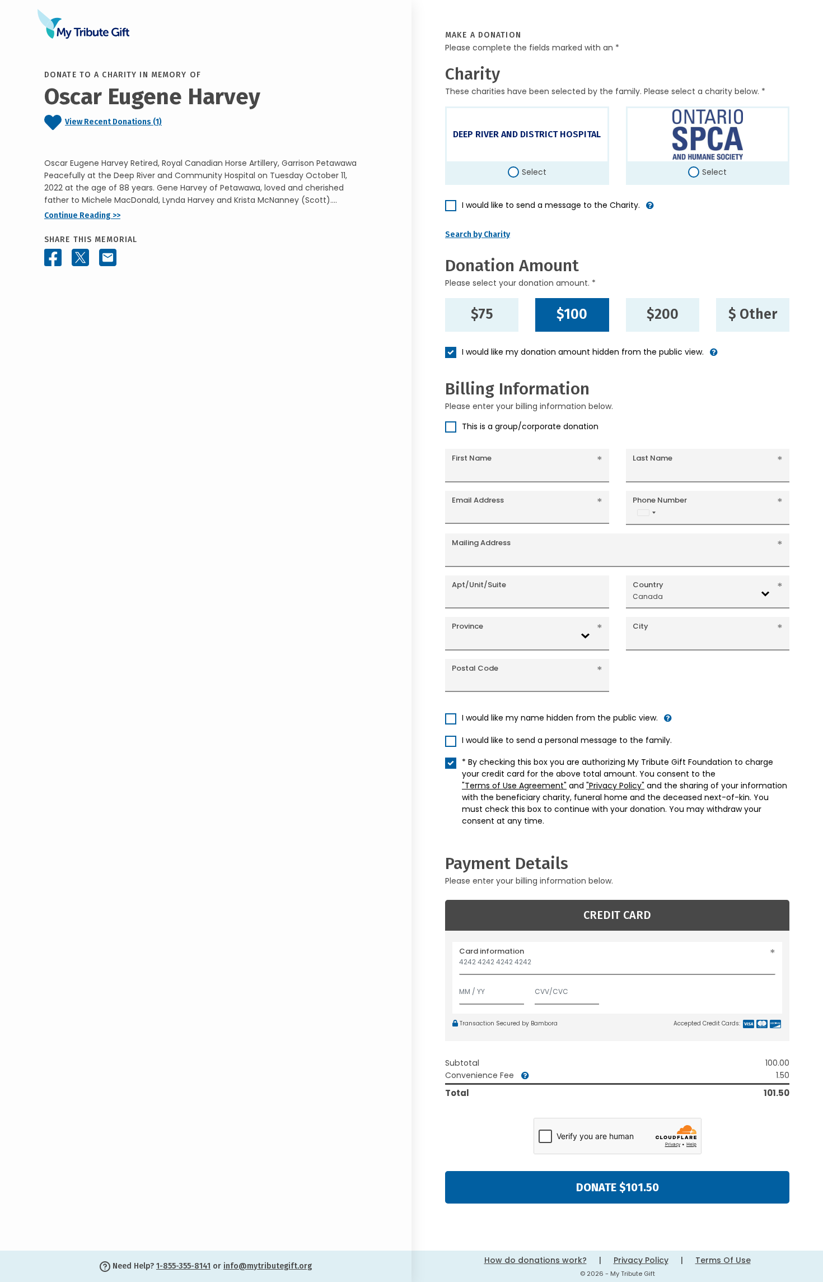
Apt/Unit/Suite (479, 584)
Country (648, 584)
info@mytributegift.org (267, 1266)
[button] (650, 210)
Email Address (478, 500)
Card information (491, 951)
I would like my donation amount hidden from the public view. (583, 351)
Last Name (652, 458)
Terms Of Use (723, 1260)
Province (467, 626)
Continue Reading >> (82, 215)
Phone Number (660, 500)
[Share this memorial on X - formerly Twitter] (80, 257)
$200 (663, 314)
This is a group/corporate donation (530, 426)
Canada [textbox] (648, 596)
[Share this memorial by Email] (107, 257)
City (640, 626)
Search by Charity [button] (477, 234)
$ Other (752, 314)
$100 (572, 314)
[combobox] (646, 512)
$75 (482, 314)
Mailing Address (481, 542)
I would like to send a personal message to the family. (567, 740)
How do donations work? (535, 1260)
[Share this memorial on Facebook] (53, 257)
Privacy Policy (641, 1260)
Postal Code (475, 668)
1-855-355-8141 (183, 1266)
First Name (472, 458)
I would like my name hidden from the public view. (560, 717)
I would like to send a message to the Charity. (551, 205)
